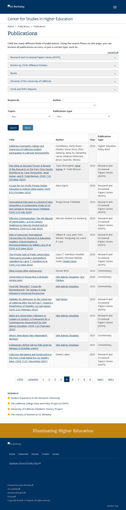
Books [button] (13, 73)
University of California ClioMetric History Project (37, 408)
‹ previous (34, 380)
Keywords (13, 100)
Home (11, 26)
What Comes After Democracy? (25, 270)
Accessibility (14, 489)
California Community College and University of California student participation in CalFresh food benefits (29, 149)
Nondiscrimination (17, 492)
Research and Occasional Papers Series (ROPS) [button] (35, 57)
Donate (35, 454)
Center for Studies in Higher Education (40, 19)
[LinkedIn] (16, 449)
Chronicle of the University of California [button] (30, 81)
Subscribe (23, 454)
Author (57, 100)
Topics (11, 111)
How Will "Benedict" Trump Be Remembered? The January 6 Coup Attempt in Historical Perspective (27, 290)
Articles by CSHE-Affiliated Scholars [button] (28, 65)
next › (102, 380)
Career (55, 454)
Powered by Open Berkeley (20, 485)
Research (13, 393)
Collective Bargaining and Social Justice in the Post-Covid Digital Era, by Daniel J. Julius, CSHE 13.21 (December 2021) (30, 358)
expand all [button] (113, 52)
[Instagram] (28, 449)
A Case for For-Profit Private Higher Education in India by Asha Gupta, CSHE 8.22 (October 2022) (29, 189)
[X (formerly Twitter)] (10, 449)
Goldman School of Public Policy (25, 463)
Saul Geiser (62, 299)
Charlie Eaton (70, 261)
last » (112, 380)
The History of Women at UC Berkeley (31, 414)
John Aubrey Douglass (67, 276)
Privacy (12, 496)
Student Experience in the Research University (35, 397)
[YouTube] (22, 449)
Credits (45, 454)
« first (21, 380)
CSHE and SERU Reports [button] (23, 89)
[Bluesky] (34, 449)
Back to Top (113, 505)
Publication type (62, 111)
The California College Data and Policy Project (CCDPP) (40, 403)
